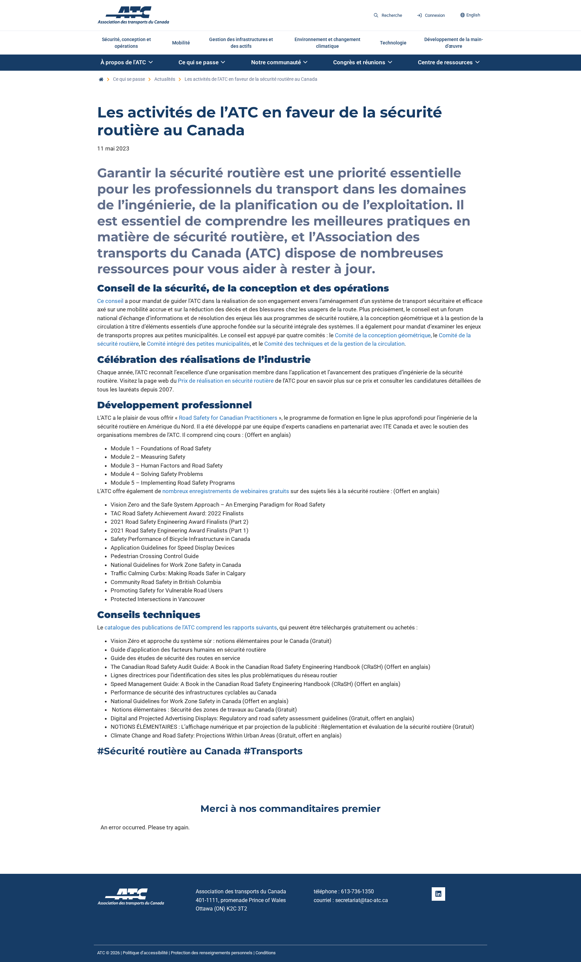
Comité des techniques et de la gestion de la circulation (334, 343)
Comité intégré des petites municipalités (198, 343)
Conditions (266, 952)
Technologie (393, 42)
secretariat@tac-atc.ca (361, 900)
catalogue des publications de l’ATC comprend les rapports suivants (191, 627)
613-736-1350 (357, 891)
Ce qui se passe (129, 79)
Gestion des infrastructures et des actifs (241, 43)
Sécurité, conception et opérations (126, 43)
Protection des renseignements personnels (212, 952)
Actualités (164, 79)
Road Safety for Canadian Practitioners (228, 417)
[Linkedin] (438, 894)
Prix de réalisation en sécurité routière (226, 380)
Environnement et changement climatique (327, 43)
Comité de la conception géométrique (383, 335)
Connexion (435, 15)
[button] (127, 63)
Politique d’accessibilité (145, 952)
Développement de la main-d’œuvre (453, 43)
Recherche (392, 15)
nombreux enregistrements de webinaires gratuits (225, 491)
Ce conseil (110, 301)
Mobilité (181, 42)
